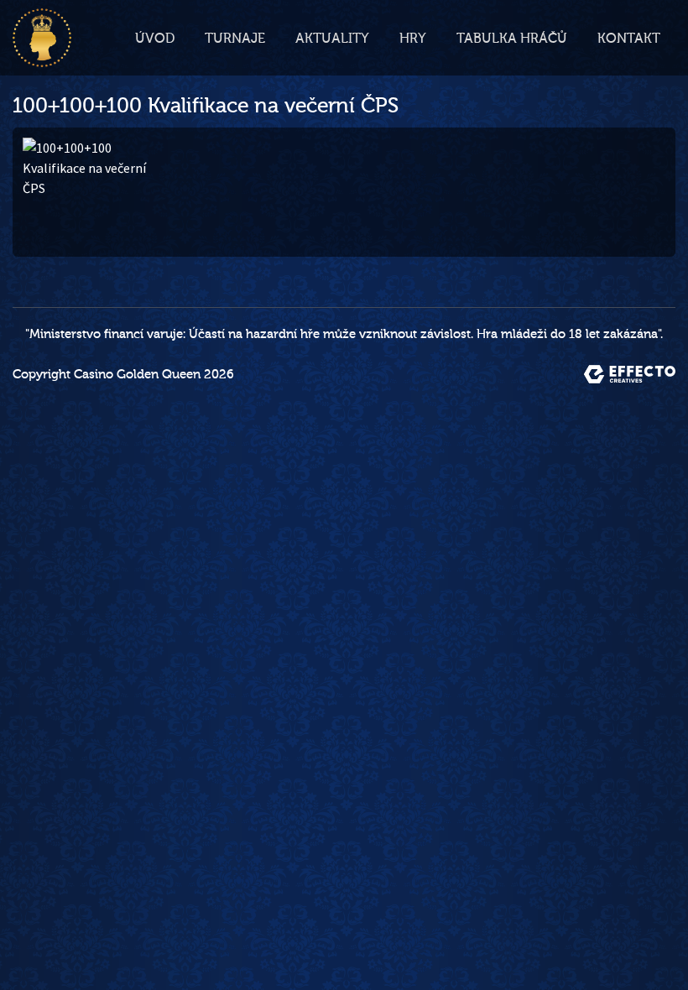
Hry (412, 38)
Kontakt (628, 38)
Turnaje (235, 38)
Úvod (155, 38)
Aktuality (332, 38)
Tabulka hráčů (511, 38)
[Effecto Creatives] (629, 374)
